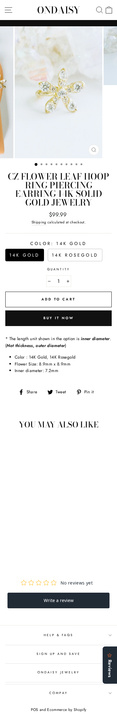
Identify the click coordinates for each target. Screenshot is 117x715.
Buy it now (58, 317)
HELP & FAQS (59, 635)
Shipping (39, 222)
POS (34, 709)
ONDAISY (58, 10)
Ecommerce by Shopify (66, 709)
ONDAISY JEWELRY (58, 672)
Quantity (58, 269)
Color (58, 243)
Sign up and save (59, 653)
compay (58, 693)
